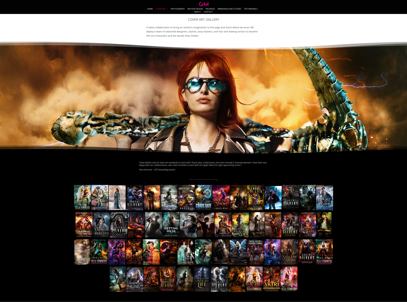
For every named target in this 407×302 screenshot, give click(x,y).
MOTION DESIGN (195, 9)
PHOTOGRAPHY (178, 9)
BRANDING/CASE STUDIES (229, 9)
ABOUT (197, 12)
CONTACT (208, 12)
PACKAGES (210, 9)
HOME (150, 9)
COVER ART (161, 9)
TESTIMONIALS (251, 9)
